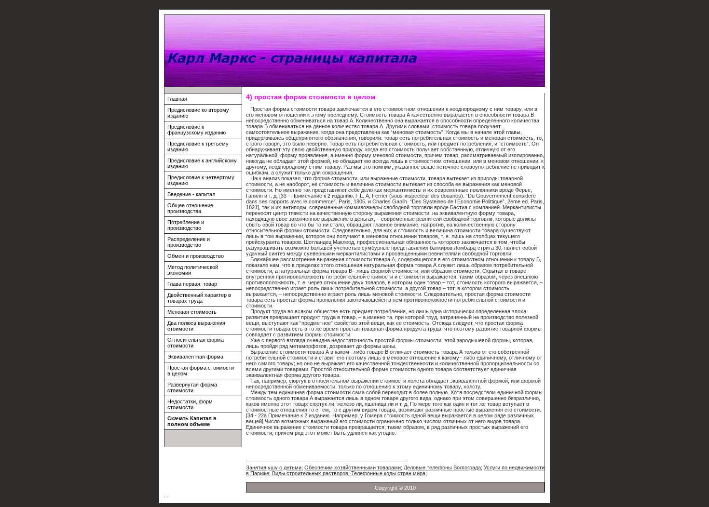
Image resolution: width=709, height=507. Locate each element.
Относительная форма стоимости (195, 342)
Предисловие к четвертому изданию (200, 180)
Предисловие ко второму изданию (198, 113)
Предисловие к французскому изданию (196, 129)
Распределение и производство (188, 242)
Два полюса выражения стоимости (196, 326)
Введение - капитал (191, 194)
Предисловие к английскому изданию (202, 163)
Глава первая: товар (192, 284)
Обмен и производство (195, 256)
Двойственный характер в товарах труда (199, 298)
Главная (177, 99)
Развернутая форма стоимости (192, 387)
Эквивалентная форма (195, 357)
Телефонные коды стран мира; (389, 473)
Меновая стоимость (192, 312)
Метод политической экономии (192, 270)
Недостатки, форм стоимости (190, 404)
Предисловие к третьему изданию (198, 146)
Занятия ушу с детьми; (274, 467)
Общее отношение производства (190, 208)
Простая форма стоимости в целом (200, 370)
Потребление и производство (185, 225)
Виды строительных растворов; (311, 473)
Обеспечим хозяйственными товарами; (353, 467)
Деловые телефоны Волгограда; (443, 467)
